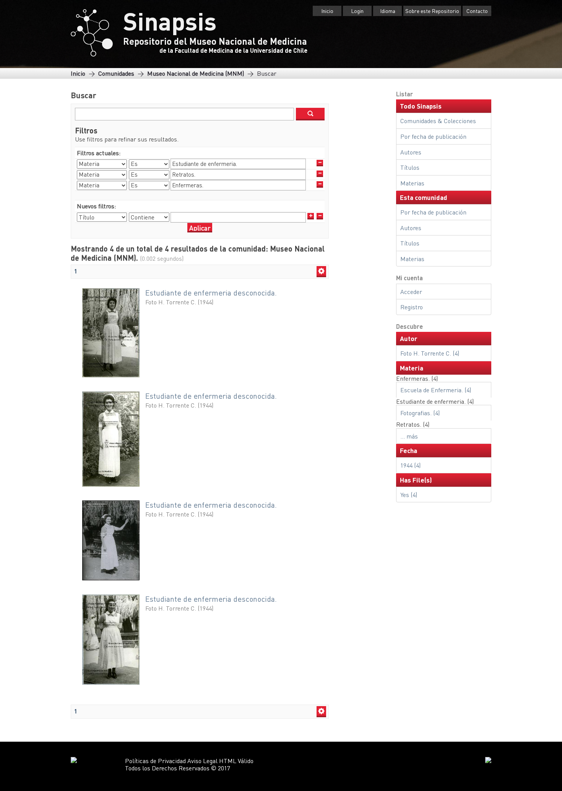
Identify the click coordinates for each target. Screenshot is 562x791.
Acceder (411, 291)
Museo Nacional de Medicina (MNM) (195, 73)
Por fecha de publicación (433, 136)
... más (409, 436)
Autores (410, 152)
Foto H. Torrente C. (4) (429, 353)
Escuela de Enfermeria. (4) (435, 390)
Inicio (327, 10)
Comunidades (116, 73)
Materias (412, 183)
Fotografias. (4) (420, 413)
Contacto (477, 10)
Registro (411, 307)
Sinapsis (169, 21)
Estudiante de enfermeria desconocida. (211, 292)
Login (357, 10)
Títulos (409, 167)
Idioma (387, 10)
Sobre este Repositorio (432, 10)
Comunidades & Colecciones (438, 121)
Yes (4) (408, 495)
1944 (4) (410, 465)
